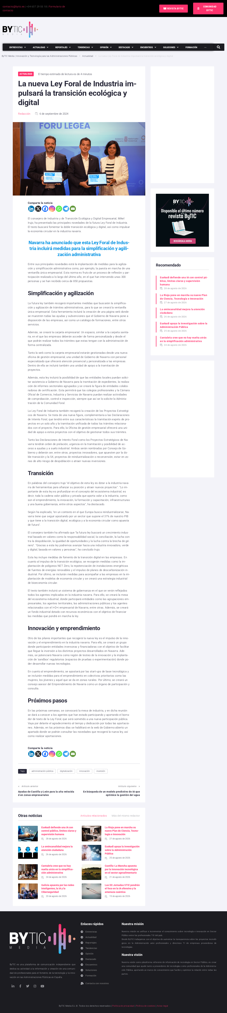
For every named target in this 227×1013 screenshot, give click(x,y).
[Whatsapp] (59, 209)
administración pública (42, 771)
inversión (100, 771)
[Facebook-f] (20, 986)
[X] (38, 209)
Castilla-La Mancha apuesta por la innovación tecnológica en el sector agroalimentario (121, 869)
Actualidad (87, 56)
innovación (84, 771)
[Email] (73, 209)
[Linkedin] (31, 209)
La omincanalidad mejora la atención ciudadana (182, 311)
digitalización (66, 771)
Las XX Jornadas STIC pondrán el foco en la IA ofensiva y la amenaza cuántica (122, 888)
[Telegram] (66, 209)
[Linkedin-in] (13, 986)
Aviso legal (162, 1006)
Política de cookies (145, 1006)
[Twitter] (27, 986)
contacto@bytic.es (14, 6)
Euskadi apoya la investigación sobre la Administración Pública (122, 850)
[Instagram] (52, 209)
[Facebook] (45, 209)
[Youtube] (42, 986)
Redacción (24, 113)
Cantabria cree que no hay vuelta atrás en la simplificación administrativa (57, 869)
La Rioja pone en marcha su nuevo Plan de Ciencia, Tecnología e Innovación (122, 831)
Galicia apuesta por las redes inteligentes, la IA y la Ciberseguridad (57, 888)
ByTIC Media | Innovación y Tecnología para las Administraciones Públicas (39, 56)
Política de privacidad (123, 1006)
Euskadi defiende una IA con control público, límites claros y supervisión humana (58, 831)
